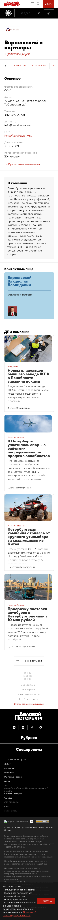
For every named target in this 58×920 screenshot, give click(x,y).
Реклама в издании (13, 777)
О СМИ (7, 764)
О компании (39, 65)
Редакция (9, 768)
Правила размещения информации (29, 703)
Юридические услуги (17, 54)
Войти (49, 3)
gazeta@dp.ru (10, 811)
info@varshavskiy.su (18, 125)
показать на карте (13, 794)
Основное (20, 65)
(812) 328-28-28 (11, 802)
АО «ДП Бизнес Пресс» (15, 760)
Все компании (29, 685)
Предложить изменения (24, 164)
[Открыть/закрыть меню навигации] (32, 4)
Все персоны (29, 689)
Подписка (9, 772)
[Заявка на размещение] (49, 13)
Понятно (46, 901)
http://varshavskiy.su (18, 135)
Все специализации (29, 694)
